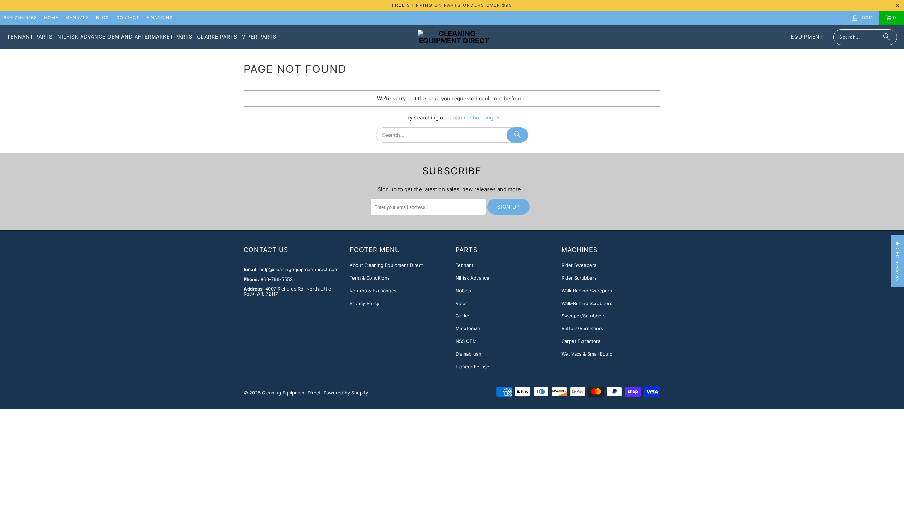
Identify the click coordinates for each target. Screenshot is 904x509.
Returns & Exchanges (373, 290)
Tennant (465, 265)
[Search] (886, 37)
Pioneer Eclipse (472, 366)
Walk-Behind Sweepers (586, 290)
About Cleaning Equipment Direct (386, 265)
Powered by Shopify (345, 393)
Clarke (462, 315)
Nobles (463, 290)
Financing (160, 17)
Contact (127, 17)
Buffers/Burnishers (582, 328)
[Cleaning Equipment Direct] (454, 37)
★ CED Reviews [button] (897, 261)
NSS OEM (466, 341)
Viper (461, 303)
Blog (102, 17)
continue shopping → (473, 117)
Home (51, 17)
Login (866, 17)
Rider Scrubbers (579, 278)
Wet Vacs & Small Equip (586, 354)
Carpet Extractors (580, 341)
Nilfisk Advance (472, 278)
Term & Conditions (370, 278)
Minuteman (468, 328)
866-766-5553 (20, 17)
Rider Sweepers (578, 265)
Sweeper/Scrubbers (583, 315)
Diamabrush (468, 354)
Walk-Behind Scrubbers (586, 303)
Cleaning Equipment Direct (291, 393)
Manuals (77, 17)
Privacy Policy (364, 303)
